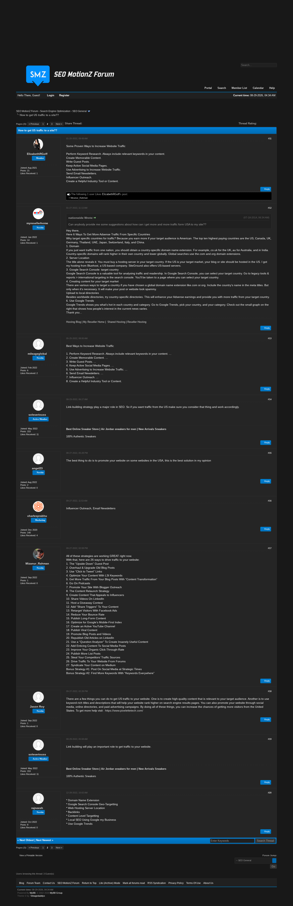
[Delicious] (94, 123)
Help (272, 87)
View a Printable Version (30, 855)
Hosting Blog (73, 321)
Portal (208, 87)
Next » (59, 124)
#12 (269, 208)
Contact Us (49, 883)
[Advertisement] (146, 29)
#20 (269, 792)
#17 (269, 548)
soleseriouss (37, 414)
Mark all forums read (134, 883)
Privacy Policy (176, 883)
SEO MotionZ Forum (27, 111)
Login (50, 95)
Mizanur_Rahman (79, 198)
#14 (269, 399)
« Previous (34, 124)
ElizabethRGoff (37, 153)
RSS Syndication (156, 883)
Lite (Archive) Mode (109, 883)
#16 (269, 501)
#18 (269, 691)
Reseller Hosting (136, 321)
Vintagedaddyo (37, 896)
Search (221, 87)
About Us (208, 883)
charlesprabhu (37, 515)
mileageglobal (37, 353)
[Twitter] (89, 123)
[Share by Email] (103, 123)
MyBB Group (56, 893)
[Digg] (91, 123)
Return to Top (89, 883)
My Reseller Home (93, 321)
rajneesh (37, 808)
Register (64, 95)
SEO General (79, 111)
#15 (269, 453)
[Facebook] (86, 123)
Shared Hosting (116, 321)
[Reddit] (97, 123)
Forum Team (33, 883)
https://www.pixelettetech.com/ (124, 710)
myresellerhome (37, 223)
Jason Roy (37, 706)
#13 (269, 338)
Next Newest (43, 840)
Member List (239, 87)
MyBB (32, 893)
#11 (269, 138)
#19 (269, 739)
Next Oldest (27, 840)
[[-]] (68, 194)
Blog (21, 883)
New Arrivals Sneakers (152, 429)
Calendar (258, 87)
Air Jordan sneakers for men (118, 429)
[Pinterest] (101, 123)
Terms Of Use (193, 883)
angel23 (37, 468)
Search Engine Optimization (55, 111)
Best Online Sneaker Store (82, 429)
